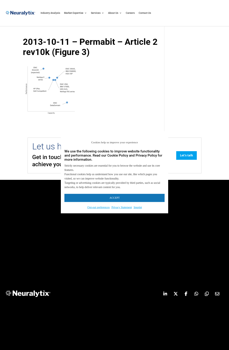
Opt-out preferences (98, 207)
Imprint (138, 207)
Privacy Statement (121, 207)
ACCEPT (114, 197)
